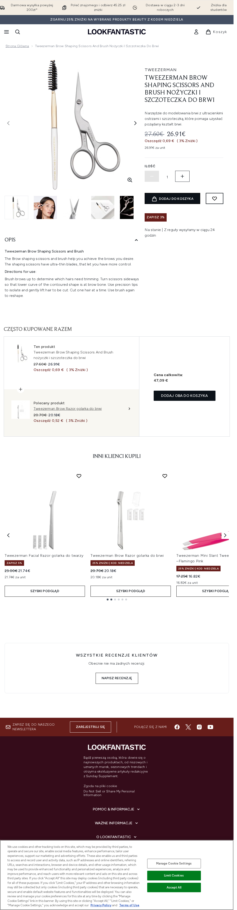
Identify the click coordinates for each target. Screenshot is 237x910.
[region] (117, 875)
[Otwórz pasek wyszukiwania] (17, 32)
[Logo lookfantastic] (117, 31)
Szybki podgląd (44, 591)
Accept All (174, 887)
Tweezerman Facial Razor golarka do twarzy (44, 555)
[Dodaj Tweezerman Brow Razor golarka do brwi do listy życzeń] (164, 475)
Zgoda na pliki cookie (100, 786)
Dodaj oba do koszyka (184, 395)
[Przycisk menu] (6, 32)
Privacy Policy (100, 905)
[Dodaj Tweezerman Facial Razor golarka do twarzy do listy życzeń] (78, 475)
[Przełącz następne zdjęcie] (135, 123)
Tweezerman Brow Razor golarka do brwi (127, 555)
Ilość (150, 166)
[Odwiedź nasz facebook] (177, 727)
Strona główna (17, 46)
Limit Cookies (174, 875)
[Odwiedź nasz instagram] (199, 727)
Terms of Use (129, 905)
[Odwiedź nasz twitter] (188, 727)
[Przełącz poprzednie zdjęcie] (8, 123)
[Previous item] (8, 535)
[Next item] (225, 535)
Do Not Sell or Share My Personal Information (109, 793)
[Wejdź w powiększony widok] (129, 180)
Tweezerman (161, 69)
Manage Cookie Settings (174, 863)
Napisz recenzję (117, 678)
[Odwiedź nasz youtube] (210, 727)
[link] (196, 32)
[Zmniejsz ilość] (152, 176)
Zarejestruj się (90, 727)
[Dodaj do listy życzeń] (214, 198)
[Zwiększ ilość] (182, 176)
